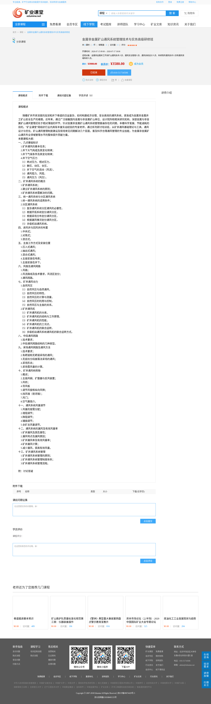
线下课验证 (160, 670)
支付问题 (16, 652)
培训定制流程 (36, 652)
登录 (170, 2)
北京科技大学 (151, 683)
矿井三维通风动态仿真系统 (123, 687)
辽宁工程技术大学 (51, 687)
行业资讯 (149, 665)
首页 (14, 32)
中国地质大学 (165, 683)
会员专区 (72, 24)
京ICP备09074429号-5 (126, 693)
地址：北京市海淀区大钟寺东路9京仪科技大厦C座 (185, 654)
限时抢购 (159, 656)
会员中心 (149, 670)
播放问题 (52, 660)
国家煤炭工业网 (20, 687)
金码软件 (80, 687)
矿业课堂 (149, 652)
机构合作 (160, 2)
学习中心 (139, 24)
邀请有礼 (89, 677)
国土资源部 (102, 683)
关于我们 (190, 24)
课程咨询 (103, 80)
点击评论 (148, 561)
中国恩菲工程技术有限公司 (121, 683)
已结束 (93, 72)
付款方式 (16, 664)
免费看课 (55, 24)
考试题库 (105, 24)
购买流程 (16, 656)
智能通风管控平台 (144, 687)
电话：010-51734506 (182, 661)
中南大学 (71, 683)
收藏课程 (128, 80)
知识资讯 (173, 24)
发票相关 (52, 652)
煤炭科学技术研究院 (86, 683)
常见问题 (16, 660)
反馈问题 (52, 664)
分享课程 (21, 42)
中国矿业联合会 (45, 683)
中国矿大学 (60, 683)
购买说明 (89, 80)
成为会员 (138, 64)
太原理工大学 (35, 687)
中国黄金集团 (67, 687)
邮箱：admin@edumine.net (184, 665)
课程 (21, 32)
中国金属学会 (92, 687)
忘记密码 (52, 656)
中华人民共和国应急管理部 (25, 683)
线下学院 (89, 24)
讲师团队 (122, 24)
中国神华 (139, 683)
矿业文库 (156, 24)
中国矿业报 (179, 683)
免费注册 (180, 2)
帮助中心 (192, 2)
